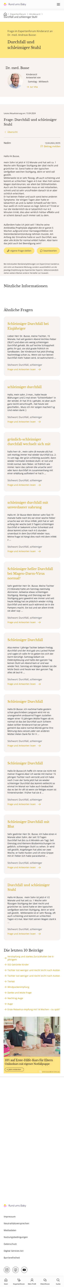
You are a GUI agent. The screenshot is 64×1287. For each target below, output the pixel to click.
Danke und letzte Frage (19, 992)
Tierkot (11, 981)
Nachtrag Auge (15, 998)
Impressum (10, 1216)
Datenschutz (10, 1243)
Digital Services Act (13, 1250)
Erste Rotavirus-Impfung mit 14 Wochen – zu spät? (33, 1009)
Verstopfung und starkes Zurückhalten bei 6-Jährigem (30, 958)
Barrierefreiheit (12, 1257)
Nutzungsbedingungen (16, 1237)
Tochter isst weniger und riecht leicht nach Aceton (33, 970)
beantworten (50, 250)
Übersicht (12, 132)
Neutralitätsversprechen (16, 1223)
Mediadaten (10, 1230)
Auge (10, 1003)
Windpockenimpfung (18, 986)
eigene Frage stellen (20, 250)
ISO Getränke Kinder (18, 964)
